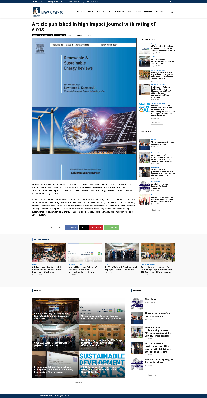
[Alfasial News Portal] (53, 12)
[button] (172, 12)
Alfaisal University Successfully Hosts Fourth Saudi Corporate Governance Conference (47, 269)
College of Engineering (42, 35)
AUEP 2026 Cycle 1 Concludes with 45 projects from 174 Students (162, 61)
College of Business (158, 44)
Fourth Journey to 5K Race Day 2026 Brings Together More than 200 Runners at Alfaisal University (162, 76)
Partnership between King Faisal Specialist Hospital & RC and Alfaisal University (162, 199)
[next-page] (37, 279)
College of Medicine (158, 70)
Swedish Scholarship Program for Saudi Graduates (159, 186)
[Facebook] (170, 1)
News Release (152, 299)
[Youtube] (173, 1)
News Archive (60, 35)
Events (153, 139)
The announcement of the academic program (162, 143)
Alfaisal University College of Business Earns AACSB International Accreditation (163, 48)
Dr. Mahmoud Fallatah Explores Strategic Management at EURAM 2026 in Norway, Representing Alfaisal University (161, 92)
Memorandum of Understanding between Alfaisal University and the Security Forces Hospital (162, 158)
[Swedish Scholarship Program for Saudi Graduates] (144, 186)
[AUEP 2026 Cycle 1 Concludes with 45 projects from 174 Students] (144, 61)
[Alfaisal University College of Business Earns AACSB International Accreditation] (144, 48)
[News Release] (137, 304)
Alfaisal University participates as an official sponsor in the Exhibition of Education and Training (163, 173)
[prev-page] (33, 279)
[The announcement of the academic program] (144, 144)
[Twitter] (167, 1)
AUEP (153, 57)
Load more (156, 123)
